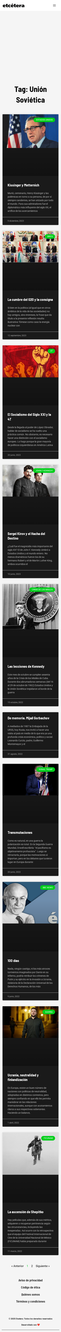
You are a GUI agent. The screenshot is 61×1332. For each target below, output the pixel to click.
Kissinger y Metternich (23, 185)
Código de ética (30, 1287)
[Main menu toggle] (54, 5)
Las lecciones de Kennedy (26, 666)
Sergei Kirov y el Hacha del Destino (26, 535)
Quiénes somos (30, 1294)
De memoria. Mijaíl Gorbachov (28, 718)
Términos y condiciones (30, 1301)
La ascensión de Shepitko (26, 1212)
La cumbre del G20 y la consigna (30, 299)
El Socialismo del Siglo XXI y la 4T (29, 416)
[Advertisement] (30, 43)
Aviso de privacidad (30, 1280)
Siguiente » (43, 1266)
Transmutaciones (20, 832)
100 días (13, 960)
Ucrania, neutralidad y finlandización (23, 1077)
